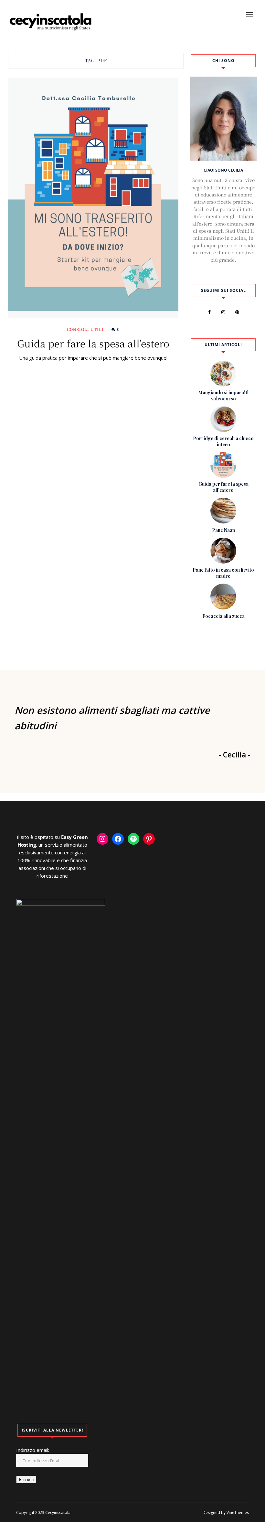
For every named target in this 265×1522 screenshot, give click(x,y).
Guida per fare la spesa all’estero (93, 343)
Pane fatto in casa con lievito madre (223, 573)
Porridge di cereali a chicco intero (223, 441)
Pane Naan (223, 530)
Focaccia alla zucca (223, 616)
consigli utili (85, 329)
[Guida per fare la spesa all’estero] (93, 198)
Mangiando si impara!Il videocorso (223, 395)
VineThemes (238, 1512)
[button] (249, 14)
